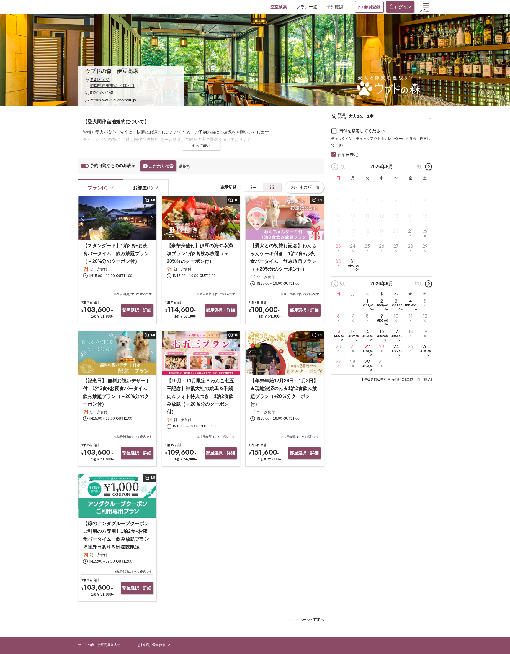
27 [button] (395, 246)
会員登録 (372, 6)
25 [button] (367, 246)
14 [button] (410, 216)
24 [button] (352, 246)
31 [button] (353, 265)
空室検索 (278, 6)
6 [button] (396, 201)
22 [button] (425, 231)
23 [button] (338, 246)
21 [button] (410, 231)
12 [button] (381, 216)
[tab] (146, 187)
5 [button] (381, 201)
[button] (131, 83)
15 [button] (425, 216)
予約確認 (334, 6)
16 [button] (338, 231)
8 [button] (425, 201)
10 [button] (352, 216)
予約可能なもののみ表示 (112, 165)
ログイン (403, 6)
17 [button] (353, 231)
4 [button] (367, 201)
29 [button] (425, 246)
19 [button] (381, 231)
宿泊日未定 (347, 154)
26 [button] (381, 246)
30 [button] (338, 261)
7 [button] (410, 201)
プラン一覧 (306, 6)
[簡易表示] (272, 187)
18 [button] (367, 231)
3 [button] (353, 201)
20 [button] (396, 231)
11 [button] (367, 216)
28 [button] (410, 246)
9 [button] (338, 216)
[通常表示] (253, 187)
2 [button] (338, 201)
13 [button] (396, 216)
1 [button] (425, 186)
